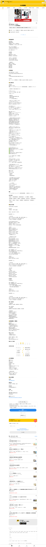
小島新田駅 (26, 532)
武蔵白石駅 (32, 531)
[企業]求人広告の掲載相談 (28, 543)
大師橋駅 (24, 532)
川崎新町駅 (22, 531)
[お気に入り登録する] (36, 23)
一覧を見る (35, 436)
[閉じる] (36, 419)
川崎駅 (17, 531)
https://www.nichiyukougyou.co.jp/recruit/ (15, 397)
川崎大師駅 (18, 532)
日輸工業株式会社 (12, 380)
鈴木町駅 (16, 532)
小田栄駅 (25, 531)
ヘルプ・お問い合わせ (11, 543)
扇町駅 (36, 531)
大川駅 (29, 531)
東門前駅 (21, 532)
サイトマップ (15, 543)
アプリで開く (22, 34)
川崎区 (15, 531)
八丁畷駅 (19, 531)
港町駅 (13, 532)
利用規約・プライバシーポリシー (21, 543)
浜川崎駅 (27, 531)
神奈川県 (11, 531)
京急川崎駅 (11, 532)
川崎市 (13, 531)
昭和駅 (34, 531)
